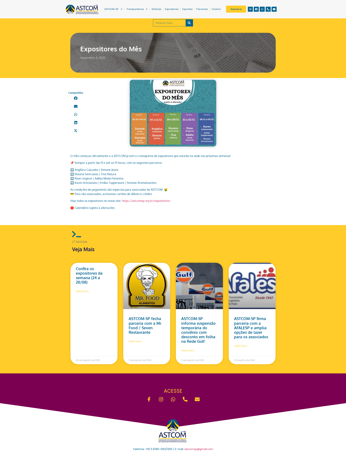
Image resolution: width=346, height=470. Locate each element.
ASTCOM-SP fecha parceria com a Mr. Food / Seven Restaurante (145, 325)
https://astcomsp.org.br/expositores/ (146, 201)
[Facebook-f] (149, 399)
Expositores (172, 9)
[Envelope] (274, 9)
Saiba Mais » (82, 291)
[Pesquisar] (189, 22)
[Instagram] (250, 9)
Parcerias (202, 9)
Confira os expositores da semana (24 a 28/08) (89, 275)
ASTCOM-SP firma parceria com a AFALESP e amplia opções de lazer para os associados (251, 327)
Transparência (135, 9)
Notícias (156, 9)
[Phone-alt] (268, 9)
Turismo (216, 9)
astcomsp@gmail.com (198, 449)
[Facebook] (256, 9)
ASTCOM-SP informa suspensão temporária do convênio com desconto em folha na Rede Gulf (198, 330)
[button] (76, 98)
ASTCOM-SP (111, 9)
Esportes (187, 9)
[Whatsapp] (262, 9)
